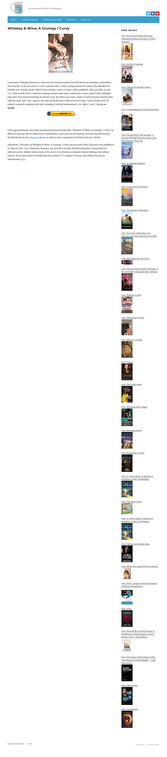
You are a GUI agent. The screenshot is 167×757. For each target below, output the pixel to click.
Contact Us (140, 744)
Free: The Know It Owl (131, 502)
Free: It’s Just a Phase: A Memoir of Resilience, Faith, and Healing (137, 478)
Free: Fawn (126, 609)
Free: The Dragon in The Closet (135, 258)
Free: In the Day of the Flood (134, 187)
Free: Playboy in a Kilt (131, 295)
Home (13, 19)
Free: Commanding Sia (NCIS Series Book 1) (140, 111)
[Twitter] (148, 13)
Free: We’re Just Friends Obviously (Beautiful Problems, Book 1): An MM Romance (138, 39)
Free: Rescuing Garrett (131, 430)
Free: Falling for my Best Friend (135, 87)
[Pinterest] (157, 13)
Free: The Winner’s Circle (132, 453)
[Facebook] (153, 13)
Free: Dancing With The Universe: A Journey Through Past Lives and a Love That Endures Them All (138, 138)
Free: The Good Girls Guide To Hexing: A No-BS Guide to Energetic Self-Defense (139, 270)
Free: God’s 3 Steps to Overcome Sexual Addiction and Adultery (139, 585)
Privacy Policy (153, 744)
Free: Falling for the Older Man (135, 544)
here (23, 159)
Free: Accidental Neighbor (133, 163)
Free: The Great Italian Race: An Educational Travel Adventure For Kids (139, 234)
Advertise (71, 19)
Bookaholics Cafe (52, 19)
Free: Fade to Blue (129, 685)
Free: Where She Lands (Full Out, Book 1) (139, 566)
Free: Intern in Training (132, 64)
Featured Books (30, 19)
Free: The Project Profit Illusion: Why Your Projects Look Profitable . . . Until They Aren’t (138, 660)
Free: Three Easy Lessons (132, 317)
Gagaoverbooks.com (16, 744)
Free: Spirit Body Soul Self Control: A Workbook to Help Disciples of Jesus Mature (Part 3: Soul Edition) (138, 634)
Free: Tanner (127, 362)
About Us (86, 19)
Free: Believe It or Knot (131, 340)
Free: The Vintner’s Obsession (134, 210)
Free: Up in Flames (129, 709)
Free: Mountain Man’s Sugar (134, 407)
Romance (34, 137)
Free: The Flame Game (131, 384)
